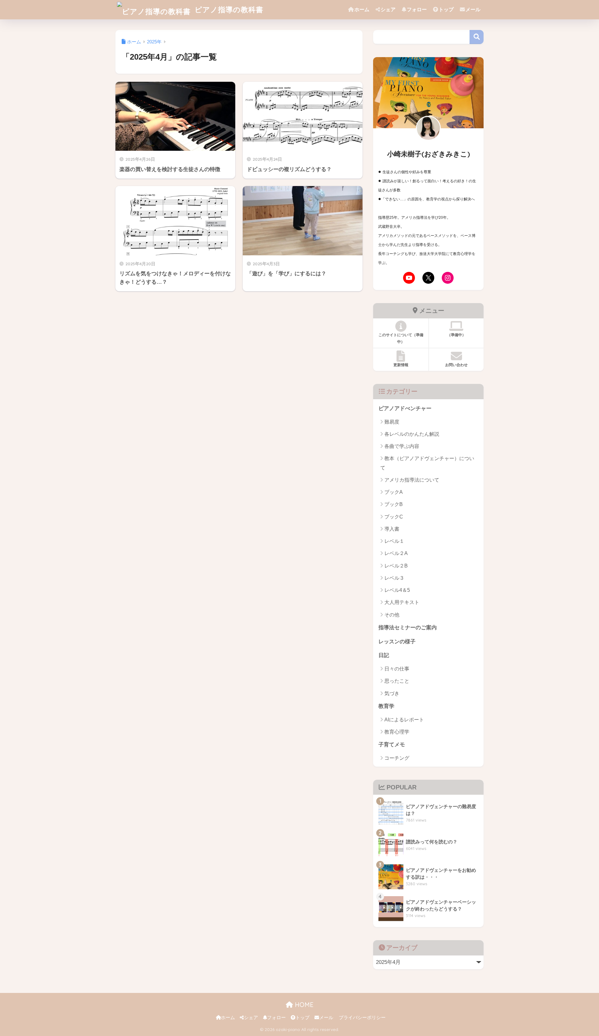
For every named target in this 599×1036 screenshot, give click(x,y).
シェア (388, 9)
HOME (303, 1005)
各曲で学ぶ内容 (401, 446)
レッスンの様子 (397, 642)
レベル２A (396, 553)
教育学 (386, 706)
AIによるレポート (404, 719)
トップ (446, 9)
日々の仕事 (396, 668)
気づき (391, 693)
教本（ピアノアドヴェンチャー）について (427, 463)
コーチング (396, 758)
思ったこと (396, 681)
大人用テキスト (401, 602)
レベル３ (394, 578)
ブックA (393, 492)
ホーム (361, 9)
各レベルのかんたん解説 (411, 434)
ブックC (393, 516)
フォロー (417, 9)
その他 (391, 614)
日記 (383, 655)
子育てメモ (391, 745)
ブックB (393, 504)
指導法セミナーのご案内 (407, 628)
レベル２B (396, 565)
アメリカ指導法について (411, 480)
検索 (477, 37)
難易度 (391, 422)
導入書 (391, 529)
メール (472, 9)
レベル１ (394, 541)
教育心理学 (396, 731)
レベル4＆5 (397, 590)
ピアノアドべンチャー (404, 408)
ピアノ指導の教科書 (227, 9)
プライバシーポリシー (362, 1017)
